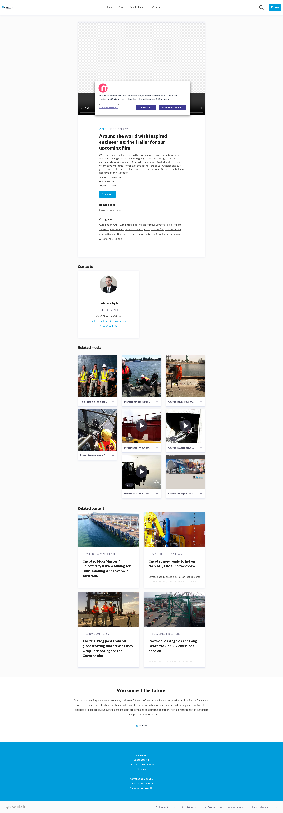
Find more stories (258, 807)
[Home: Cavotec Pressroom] (7, 7)
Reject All (146, 107)
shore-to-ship (114, 238)
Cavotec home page (110, 210)
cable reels (149, 224)
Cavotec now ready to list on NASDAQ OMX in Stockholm (172, 563)
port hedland (116, 229)
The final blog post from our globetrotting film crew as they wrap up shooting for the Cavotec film (108, 648)
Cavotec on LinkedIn (141, 788)
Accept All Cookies (172, 107)
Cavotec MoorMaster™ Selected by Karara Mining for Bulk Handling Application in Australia (107, 568)
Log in (276, 807)
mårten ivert (146, 234)
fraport (134, 234)
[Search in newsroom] (261, 7)
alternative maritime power (114, 234)
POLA (147, 229)
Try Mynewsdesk (212, 807)
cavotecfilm (157, 229)
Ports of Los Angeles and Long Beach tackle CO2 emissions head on (173, 646)
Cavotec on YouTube (142, 783)
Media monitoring (164, 807)
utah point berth (134, 229)
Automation (105, 224)
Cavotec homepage (141, 778)
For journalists (235, 807)
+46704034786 (108, 325)
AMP (115, 224)
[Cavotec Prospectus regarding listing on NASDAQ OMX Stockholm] (185, 472)
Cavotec (160, 224)
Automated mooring (130, 224)
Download (107, 194)
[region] (142, 98)
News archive (115, 7)
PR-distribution (188, 807)
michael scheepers (164, 234)
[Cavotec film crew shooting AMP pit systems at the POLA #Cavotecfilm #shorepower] (185, 376)
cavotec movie (173, 229)
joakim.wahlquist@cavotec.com (108, 321)
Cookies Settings (108, 107)
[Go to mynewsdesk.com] (15, 807)
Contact (157, 7)
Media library (137, 7)
